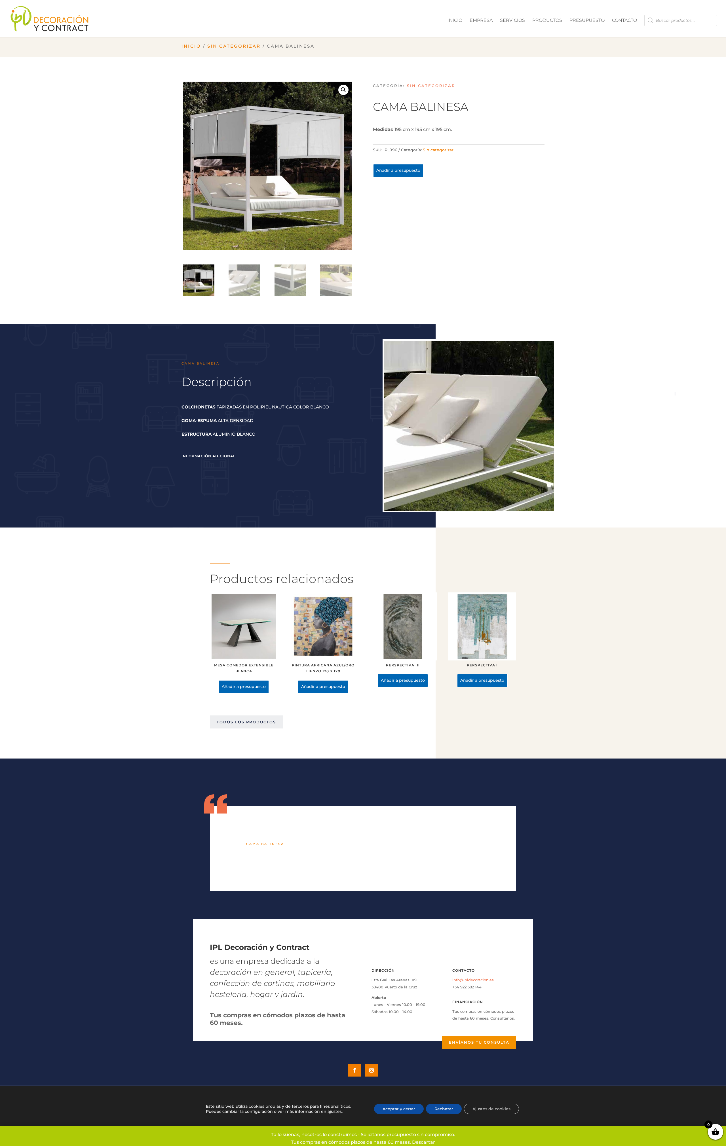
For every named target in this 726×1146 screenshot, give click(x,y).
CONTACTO (624, 20)
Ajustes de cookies (491, 1108)
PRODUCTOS (547, 20)
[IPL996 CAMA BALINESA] (469, 509)
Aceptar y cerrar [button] (399, 1108)
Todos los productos (246, 722)
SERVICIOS (512, 20)
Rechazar (443, 1108)
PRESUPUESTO (587, 20)
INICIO (455, 20)
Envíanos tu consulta (479, 1042)
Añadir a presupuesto (398, 170)
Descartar (423, 1142)
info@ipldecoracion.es (473, 980)
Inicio (191, 46)
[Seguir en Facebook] (354, 1070)
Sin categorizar (234, 46)
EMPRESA (481, 20)
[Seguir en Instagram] (371, 1070)
